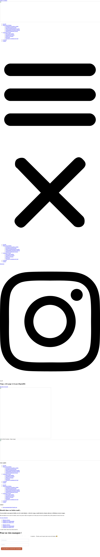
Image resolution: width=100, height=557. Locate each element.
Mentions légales (6, 520)
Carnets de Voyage (7, 32)
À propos (5, 39)
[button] (50, 143)
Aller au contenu (3, 0)
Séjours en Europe (9, 36)
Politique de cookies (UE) (8, 522)
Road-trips (7, 37)
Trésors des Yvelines (7, 25)
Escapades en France (9, 35)
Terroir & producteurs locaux (11, 31)
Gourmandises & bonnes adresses (12, 30)
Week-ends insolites (9, 33)
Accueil (4, 24)
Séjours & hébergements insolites (12, 28)
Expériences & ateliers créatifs (11, 26)
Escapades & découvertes (10, 27)
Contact (4, 41)
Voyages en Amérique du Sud (11, 38)
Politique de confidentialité (8, 521)
